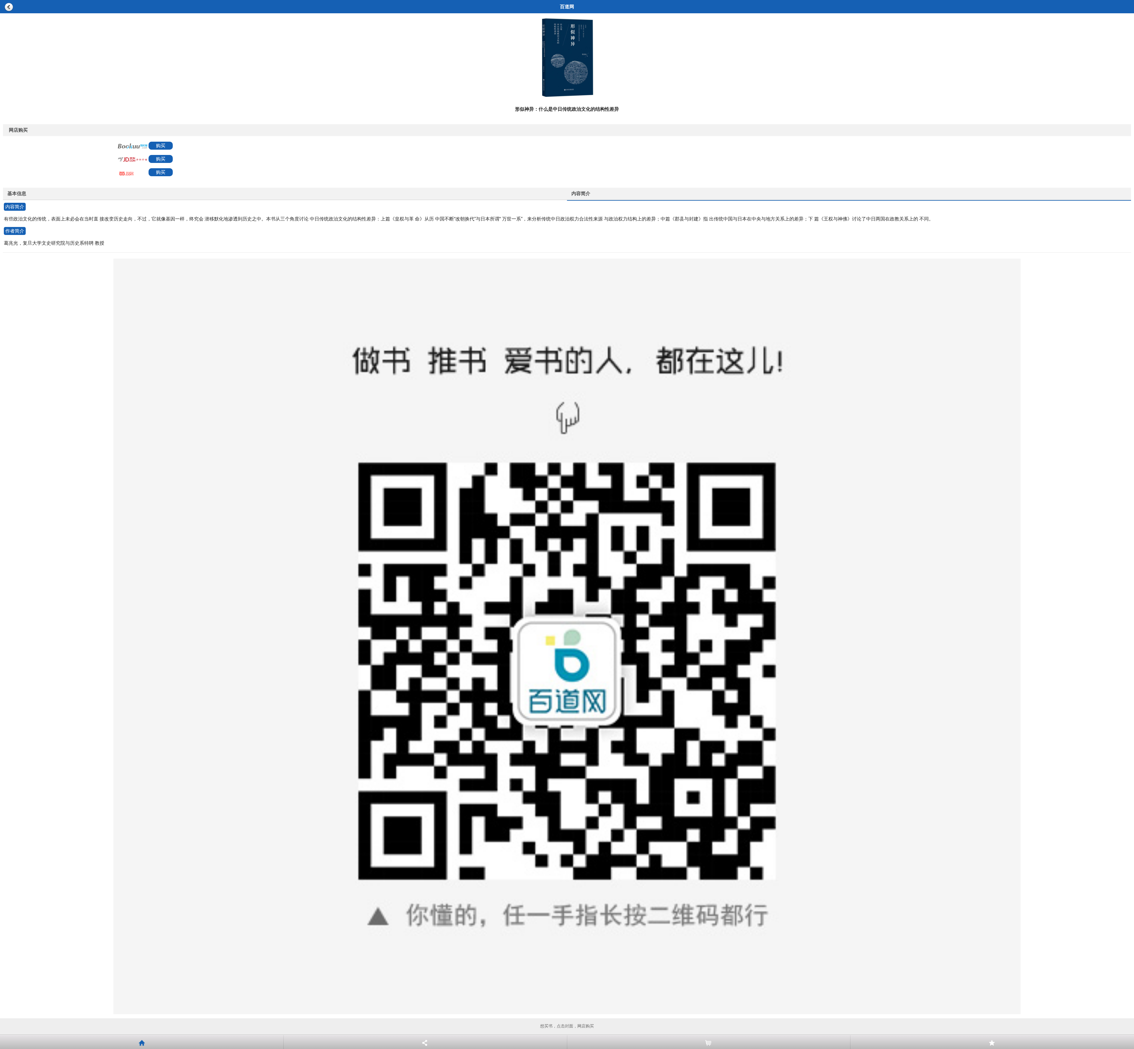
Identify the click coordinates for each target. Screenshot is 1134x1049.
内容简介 (580, 193)
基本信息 (16, 193)
